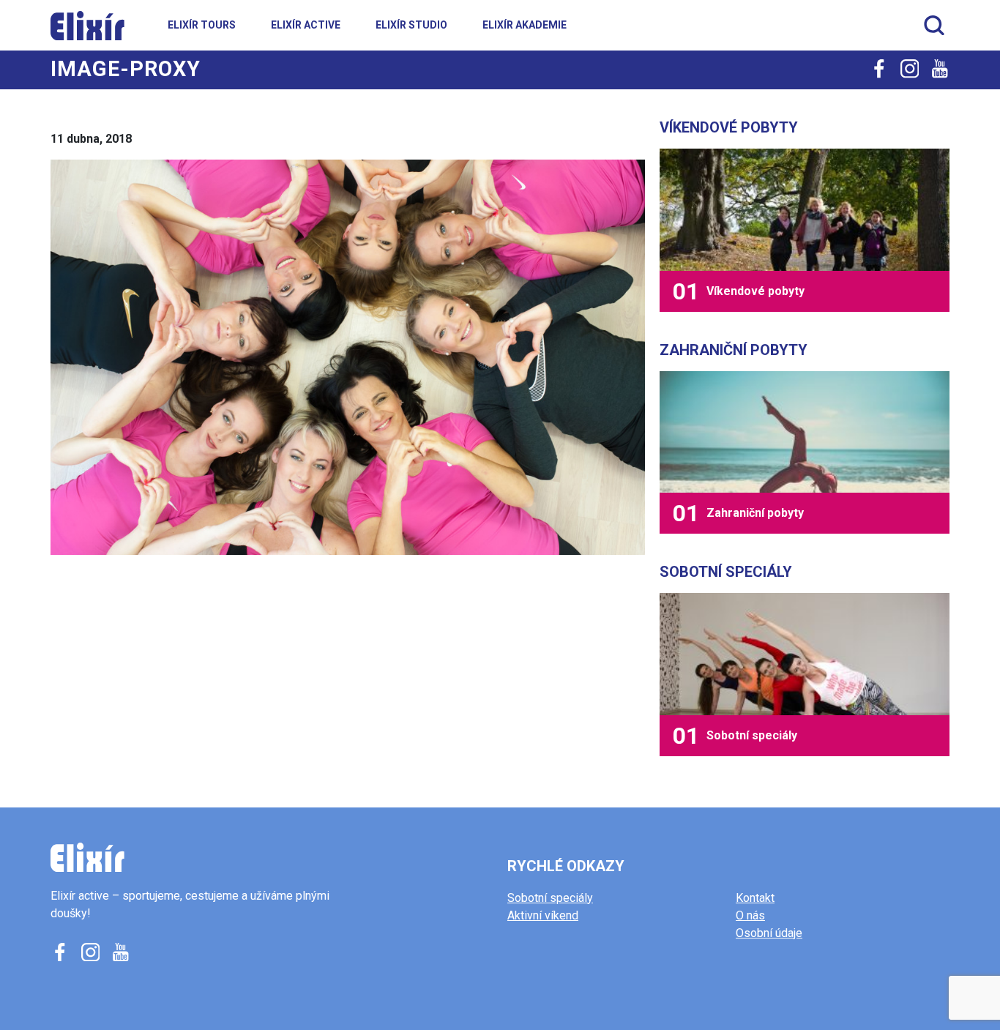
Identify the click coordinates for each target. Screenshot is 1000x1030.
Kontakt (755, 898)
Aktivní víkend (542, 915)
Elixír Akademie (524, 25)
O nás (750, 915)
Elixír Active (305, 25)
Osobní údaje (769, 933)
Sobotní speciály (550, 898)
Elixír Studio (411, 25)
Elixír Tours (202, 25)
